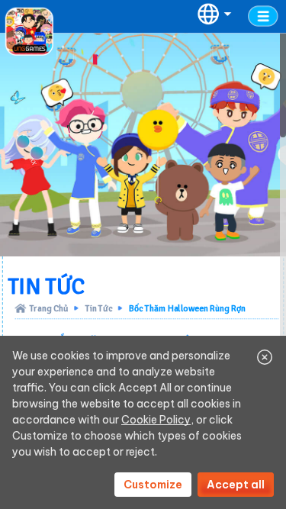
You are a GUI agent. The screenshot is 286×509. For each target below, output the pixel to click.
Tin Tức (99, 308)
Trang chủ (49, 308)
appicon (29, 32)
